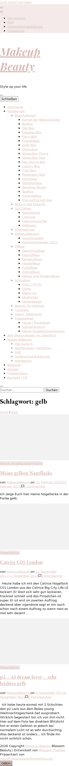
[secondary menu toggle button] (1, 7)
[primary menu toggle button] (1, 95)
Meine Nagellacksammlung (43, 331)
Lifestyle (28, 217)
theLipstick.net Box (37, 200)
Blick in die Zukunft (30, 204)
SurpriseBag (31, 196)
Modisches (30, 297)
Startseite (15, 107)
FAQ (10, 22)
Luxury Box (31, 166)
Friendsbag (31, 141)
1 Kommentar (34, 486)
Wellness (29, 225)
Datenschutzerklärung (25, 26)
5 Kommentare (39, 697)
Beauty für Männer (30, 306)
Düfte (26, 289)
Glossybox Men (33, 158)
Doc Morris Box (33, 162)
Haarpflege (31, 255)
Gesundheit (31, 213)
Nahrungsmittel (34, 221)
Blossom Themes (52, 750)
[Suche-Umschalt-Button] (1, 386)
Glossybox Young (35, 153)
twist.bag (29, 179)
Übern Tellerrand (28, 314)
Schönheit (23, 280)
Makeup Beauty (20, 58)
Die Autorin (16, 18)
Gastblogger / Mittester (33, 348)
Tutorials (22, 310)
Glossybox (30, 149)
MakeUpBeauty (27, 234)
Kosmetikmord (33, 327)
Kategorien (16, 111)
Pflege (19, 246)
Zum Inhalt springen (16, 2)
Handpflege (31, 263)
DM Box (28, 128)
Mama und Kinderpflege (41, 276)
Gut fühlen (23, 208)
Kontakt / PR (17, 377)
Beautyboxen (25, 115)
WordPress (8, 758)
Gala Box (29, 145)
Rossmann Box (33, 174)
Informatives (24, 229)
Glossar (13, 369)
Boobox (28, 191)
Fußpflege (30, 268)
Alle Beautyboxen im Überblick (31, 335)
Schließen (9, 99)
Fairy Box (29, 136)
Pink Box (29, 170)
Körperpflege (32, 259)
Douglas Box (32, 132)
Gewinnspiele (32, 238)
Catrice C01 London (21, 562)
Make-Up (29, 293)
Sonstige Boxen (34, 187)
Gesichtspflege (33, 251)
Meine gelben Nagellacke (26, 473)
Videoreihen (24, 318)
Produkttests (17, 373)
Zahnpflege (31, 272)
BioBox (27, 124)
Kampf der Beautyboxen (41, 119)
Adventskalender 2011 (40, 242)
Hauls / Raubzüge (36, 322)
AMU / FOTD (31, 284)
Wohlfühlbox (32, 183)
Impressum (15, 31)
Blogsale (14, 365)
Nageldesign (32, 301)
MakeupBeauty (19, 482)
